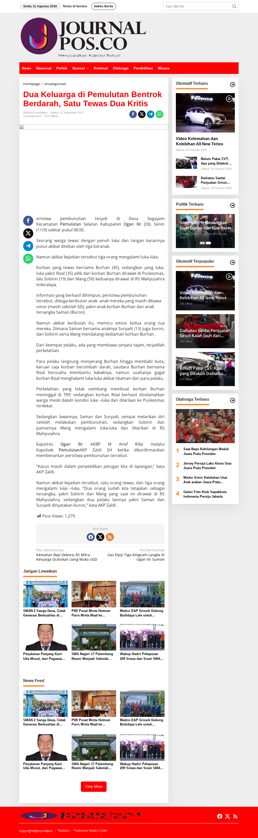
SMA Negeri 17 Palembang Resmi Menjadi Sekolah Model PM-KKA (92, 656)
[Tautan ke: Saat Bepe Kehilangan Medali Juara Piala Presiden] (205, 426)
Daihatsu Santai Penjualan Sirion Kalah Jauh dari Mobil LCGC (214, 180)
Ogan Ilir (132, 224)
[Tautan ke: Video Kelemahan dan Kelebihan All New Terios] (205, 112)
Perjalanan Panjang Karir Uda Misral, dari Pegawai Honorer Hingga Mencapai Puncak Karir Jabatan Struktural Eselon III (43, 656)
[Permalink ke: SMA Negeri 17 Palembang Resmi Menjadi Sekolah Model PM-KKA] (94, 637)
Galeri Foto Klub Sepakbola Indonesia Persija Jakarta (205, 494)
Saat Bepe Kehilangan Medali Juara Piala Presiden (206, 451)
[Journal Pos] (83, 37)
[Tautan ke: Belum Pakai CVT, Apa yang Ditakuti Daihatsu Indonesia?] (186, 162)
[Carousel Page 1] (202, 243)
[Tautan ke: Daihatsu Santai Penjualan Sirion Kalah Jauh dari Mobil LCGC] (186, 181)
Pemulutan (70, 224)
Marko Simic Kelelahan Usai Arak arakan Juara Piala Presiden (205, 480)
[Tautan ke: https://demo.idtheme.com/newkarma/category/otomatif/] (233, 85)
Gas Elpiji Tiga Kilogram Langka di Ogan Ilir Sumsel (136, 554)
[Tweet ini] (142, 114)
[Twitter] (100, 537)
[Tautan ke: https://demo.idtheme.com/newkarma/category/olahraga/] (233, 400)
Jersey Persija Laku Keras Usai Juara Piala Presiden (207, 466)
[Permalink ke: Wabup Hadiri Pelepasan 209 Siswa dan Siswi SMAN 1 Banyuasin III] (142, 637)
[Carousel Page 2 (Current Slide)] (208, 243)
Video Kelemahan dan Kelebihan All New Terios (199, 141)
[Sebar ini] (133, 114)
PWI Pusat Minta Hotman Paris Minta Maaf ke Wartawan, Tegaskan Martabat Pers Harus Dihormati (91, 613)
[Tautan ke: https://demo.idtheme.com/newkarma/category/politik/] (233, 205)
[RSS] (110, 537)
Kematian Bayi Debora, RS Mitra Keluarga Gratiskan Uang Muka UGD (66, 554)
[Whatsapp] (159, 114)
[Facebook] (91, 537)
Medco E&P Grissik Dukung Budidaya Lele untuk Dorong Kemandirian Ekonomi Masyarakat (141, 613)
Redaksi (64, 830)
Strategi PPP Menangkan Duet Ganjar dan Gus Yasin (205, 225)
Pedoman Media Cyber (90, 830)
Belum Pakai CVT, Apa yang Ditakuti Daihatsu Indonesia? (217, 161)
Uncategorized (32, 116)
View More (94, 786)
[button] (234, 6)
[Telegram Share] (150, 114)
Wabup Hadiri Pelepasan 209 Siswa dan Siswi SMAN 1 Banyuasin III (141, 656)
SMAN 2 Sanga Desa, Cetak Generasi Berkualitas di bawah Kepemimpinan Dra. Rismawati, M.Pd (44, 613)
